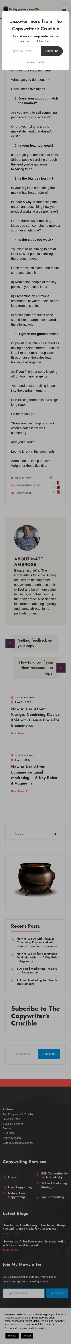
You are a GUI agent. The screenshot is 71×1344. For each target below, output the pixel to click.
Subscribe (51, 51)
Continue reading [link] (36, 61)
